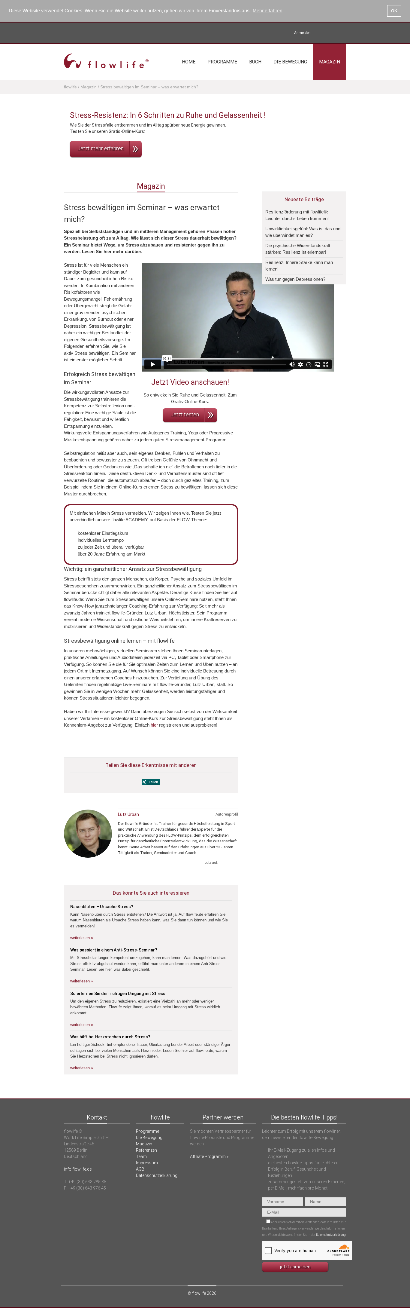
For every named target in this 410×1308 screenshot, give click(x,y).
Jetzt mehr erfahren (100, 148)
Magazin (329, 62)
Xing (322, 33)
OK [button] (394, 10)
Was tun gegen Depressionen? (295, 279)
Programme (222, 62)
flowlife (70, 86)
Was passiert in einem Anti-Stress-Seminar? (113, 950)
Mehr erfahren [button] (267, 10)
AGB (140, 1169)
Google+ (234, 863)
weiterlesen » (81, 938)
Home (188, 62)
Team (141, 1156)
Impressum (147, 1162)
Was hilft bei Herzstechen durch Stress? (110, 1036)
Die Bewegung (290, 62)
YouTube (332, 33)
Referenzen (146, 1150)
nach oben (205, 1095)
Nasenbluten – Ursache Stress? (101, 906)
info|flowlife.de (78, 1169)
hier (154, 725)
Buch (255, 62)
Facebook (342, 33)
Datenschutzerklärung (156, 1175)
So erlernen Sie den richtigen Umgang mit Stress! (118, 993)
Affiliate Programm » (209, 1156)
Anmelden (302, 33)
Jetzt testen (184, 414)
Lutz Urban (128, 814)
